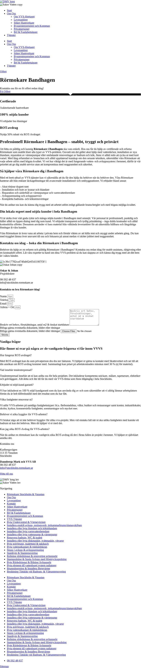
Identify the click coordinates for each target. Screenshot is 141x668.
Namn (3, 296)
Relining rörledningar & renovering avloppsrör (32, 556)
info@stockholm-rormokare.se (16, 467)
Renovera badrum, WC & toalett (24, 537)
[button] (70, 355)
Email (3, 303)
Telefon (4, 299)
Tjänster (11, 35)
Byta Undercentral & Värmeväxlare (26, 522)
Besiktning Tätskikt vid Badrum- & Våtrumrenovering (36, 571)
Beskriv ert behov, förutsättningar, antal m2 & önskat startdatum (35, 324)
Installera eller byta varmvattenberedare (28, 531)
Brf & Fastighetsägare (25, 32)
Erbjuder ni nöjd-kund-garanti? (17, 384)
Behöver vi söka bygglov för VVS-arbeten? (23, 414)
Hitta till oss (6, 473)
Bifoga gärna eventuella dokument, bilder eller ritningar (30, 331)
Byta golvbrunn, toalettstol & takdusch (28, 543)
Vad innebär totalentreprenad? (16, 370)
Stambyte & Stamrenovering (22, 553)
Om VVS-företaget (24, 16)
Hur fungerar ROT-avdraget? (16, 355)
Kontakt (11, 503)
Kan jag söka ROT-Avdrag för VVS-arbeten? (25, 429)
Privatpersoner (21, 28)
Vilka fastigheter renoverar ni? (16, 399)
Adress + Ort (7, 307)
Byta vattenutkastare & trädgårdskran (27, 546)
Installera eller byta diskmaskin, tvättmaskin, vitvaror (35, 540)
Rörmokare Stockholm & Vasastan (25, 494)
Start (9, 10)
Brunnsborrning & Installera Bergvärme (28, 568)
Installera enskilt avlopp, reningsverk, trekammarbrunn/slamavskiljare (44, 525)
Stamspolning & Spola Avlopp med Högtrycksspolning (37, 559)
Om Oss (11, 13)
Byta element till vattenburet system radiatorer (31, 565)
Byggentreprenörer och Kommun (32, 25)
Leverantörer (21, 19)
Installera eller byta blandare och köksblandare (32, 528)
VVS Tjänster (14, 519)
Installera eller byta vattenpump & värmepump (32, 534)
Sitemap (4, 666)
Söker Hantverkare (24, 22)
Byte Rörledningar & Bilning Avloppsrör (29, 562)
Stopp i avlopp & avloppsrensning (25, 549)
